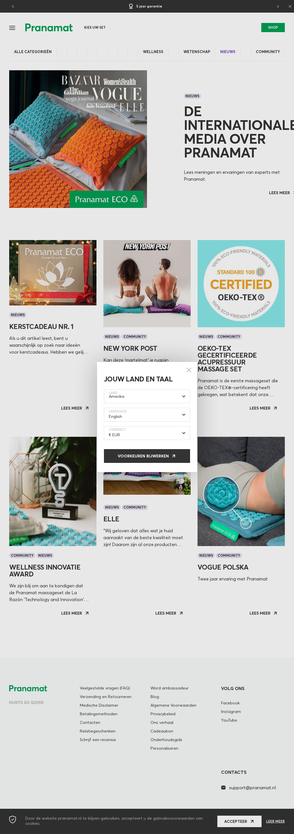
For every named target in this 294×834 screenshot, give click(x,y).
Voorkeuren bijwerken (143, 456)
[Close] (188, 370)
